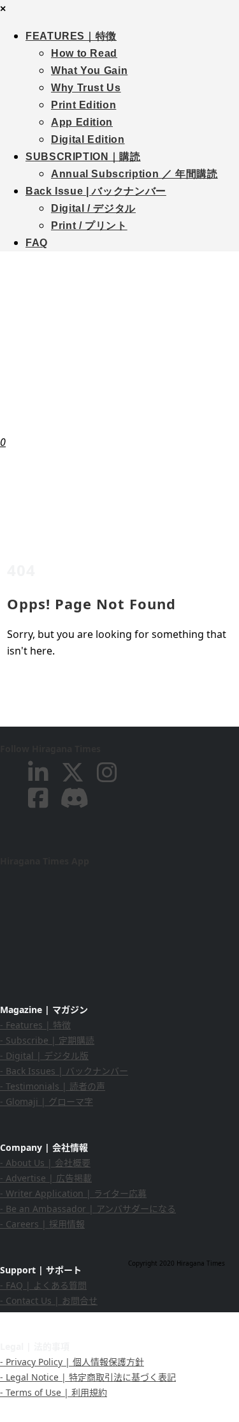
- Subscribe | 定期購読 (47, 1040)
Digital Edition (88, 139)
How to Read (84, 53)
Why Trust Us (86, 87)
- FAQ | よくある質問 (43, 1285)
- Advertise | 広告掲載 (46, 1178)
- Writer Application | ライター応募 (73, 1193)
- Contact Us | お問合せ (49, 1300)
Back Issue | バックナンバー (95, 191)
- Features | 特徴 (35, 1025)
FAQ (36, 242)
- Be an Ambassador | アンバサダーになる (88, 1209)
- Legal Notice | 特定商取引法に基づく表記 (88, 1377)
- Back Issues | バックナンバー (64, 1071)
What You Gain (89, 70)
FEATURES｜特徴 (71, 36)
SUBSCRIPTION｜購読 (83, 156)
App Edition (82, 122)
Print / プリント (89, 225)
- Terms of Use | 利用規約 (53, 1392)
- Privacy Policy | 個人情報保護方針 (72, 1362)
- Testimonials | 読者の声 (52, 1086)
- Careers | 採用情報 (42, 1224)
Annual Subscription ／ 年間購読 (134, 173)
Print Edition (83, 105)
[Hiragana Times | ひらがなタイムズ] (119, 334)
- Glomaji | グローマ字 (46, 1101)
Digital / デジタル (93, 208)
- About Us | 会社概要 (45, 1163)
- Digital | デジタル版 (44, 1055)
